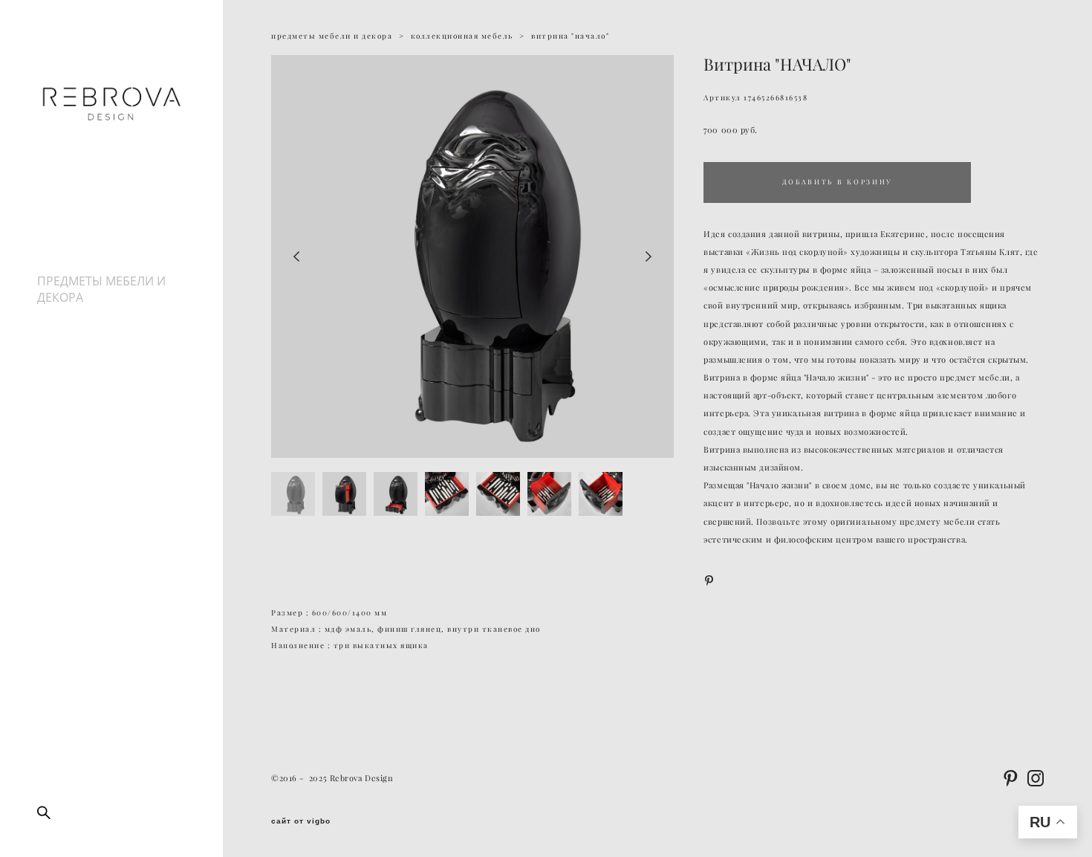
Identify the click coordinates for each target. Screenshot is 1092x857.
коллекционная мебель (462, 36)
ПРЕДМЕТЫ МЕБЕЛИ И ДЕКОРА (101, 289)
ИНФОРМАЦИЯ (80, 346)
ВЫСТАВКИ (68, 264)
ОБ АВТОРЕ (69, 232)
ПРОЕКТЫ (65, 248)
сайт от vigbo (301, 821)
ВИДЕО (57, 313)
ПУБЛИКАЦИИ (78, 330)
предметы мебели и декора (331, 36)
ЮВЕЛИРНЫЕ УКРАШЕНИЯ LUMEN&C (104, 387)
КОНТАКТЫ (69, 363)
